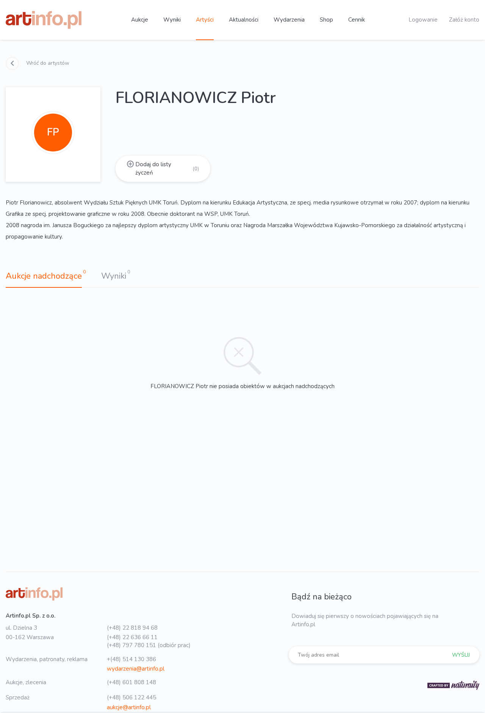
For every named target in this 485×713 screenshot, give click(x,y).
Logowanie (423, 19)
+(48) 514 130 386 (131, 659)
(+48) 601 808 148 (131, 682)
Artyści (205, 19)
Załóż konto (464, 19)
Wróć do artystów (47, 63)
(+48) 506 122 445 (131, 697)
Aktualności (243, 19)
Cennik (356, 19)
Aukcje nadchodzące (44, 276)
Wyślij (461, 654)
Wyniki (172, 19)
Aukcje (139, 19)
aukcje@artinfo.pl (129, 707)
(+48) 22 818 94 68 (132, 628)
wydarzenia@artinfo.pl (135, 668)
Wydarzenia (289, 19)
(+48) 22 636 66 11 (132, 637)
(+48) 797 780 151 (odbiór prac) (149, 645)
